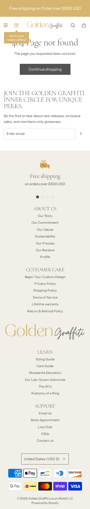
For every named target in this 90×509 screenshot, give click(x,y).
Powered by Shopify (45, 503)
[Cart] (83, 25)
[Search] (72, 25)
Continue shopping (45, 69)
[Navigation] (5, 25)
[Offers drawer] (16, 25)
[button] (37, 196)
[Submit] (80, 133)
